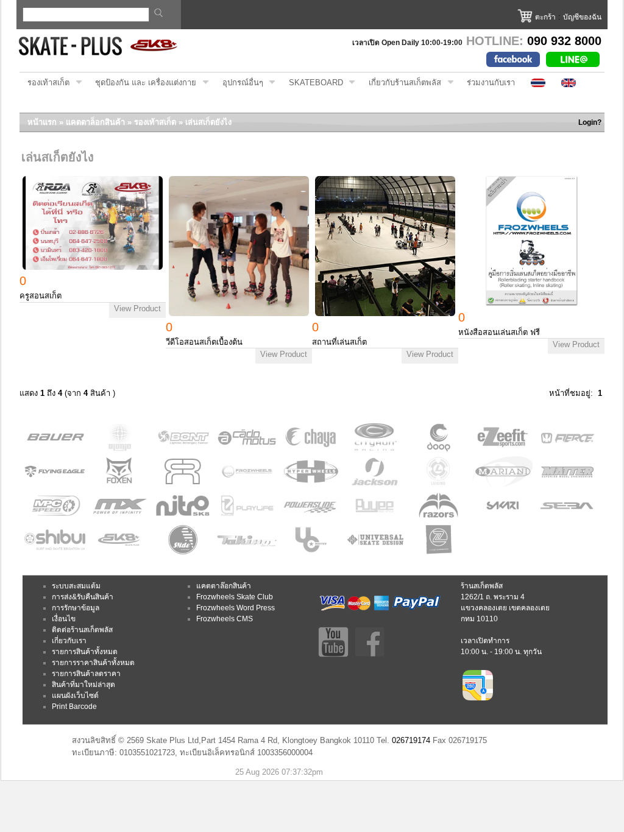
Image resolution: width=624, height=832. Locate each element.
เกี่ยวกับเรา (69, 640)
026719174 (411, 740)
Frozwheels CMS (224, 619)
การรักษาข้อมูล (75, 608)
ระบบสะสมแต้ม (76, 586)
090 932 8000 (564, 41)
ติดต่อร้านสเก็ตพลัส (82, 630)
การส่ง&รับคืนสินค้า (82, 597)
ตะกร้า (545, 17)
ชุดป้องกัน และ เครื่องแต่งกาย (141, 83)
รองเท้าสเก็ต (44, 83)
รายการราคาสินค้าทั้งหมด (93, 662)
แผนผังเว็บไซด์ (75, 695)
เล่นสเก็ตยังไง (208, 122)
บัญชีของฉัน (582, 17)
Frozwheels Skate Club (234, 597)
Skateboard (312, 83)
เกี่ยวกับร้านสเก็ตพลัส (401, 83)
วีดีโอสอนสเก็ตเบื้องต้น (204, 342)
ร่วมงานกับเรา (491, 82)
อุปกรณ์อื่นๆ (238, 83)
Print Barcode (74, 706)
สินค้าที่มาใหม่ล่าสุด (83, 684)
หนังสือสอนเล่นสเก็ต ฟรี (499, 332)
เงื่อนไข (64, 619)
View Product (137, 308)
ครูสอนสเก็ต (41, 295)
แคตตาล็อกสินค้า (95, 122)
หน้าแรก (42, 122)
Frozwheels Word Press (235, 608)
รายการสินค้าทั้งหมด (85, 651)
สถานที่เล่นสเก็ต (339, 342)
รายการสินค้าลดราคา (86, 673)
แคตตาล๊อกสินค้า (223, 586)
